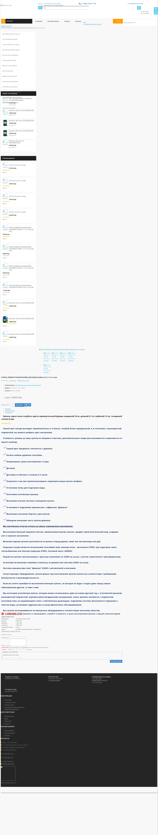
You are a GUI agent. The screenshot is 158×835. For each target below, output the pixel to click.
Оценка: (4, 649)
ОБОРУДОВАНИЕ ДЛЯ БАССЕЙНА (12, 97)
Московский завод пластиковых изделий (28, 385)
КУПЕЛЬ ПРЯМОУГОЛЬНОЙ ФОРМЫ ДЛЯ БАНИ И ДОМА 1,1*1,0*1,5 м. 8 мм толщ (21, 229)
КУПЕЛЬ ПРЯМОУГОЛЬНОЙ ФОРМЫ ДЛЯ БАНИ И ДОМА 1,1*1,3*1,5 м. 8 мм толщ (21, 248)
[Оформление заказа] (156, 12)
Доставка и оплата (53, 21)
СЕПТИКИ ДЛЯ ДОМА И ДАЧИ (11, 50)
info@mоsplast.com (8, 764)
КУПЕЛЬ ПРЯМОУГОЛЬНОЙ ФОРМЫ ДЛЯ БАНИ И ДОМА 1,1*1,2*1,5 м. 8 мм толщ (21, 267)
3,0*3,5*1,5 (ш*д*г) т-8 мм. (17, 196)
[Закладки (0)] (156, 9)
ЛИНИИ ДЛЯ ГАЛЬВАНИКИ (10, 81)
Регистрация (145, 11)
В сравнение (29, 404)
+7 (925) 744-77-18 (8, 761)
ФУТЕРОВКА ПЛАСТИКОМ (9, 87)
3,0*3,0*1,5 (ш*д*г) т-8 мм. (17, 180)
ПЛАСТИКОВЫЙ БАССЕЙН (9, 39)
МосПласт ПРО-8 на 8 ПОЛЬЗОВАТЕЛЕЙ (21, 318)
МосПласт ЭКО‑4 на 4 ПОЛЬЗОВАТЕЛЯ (21, 130)
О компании (38, 21)
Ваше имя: (5, 637)
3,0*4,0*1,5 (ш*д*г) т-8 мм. (17, 212)
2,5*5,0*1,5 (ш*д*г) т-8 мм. (17, 165)
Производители (9, 716)
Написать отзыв (24, 380)
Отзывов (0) (8, 412)
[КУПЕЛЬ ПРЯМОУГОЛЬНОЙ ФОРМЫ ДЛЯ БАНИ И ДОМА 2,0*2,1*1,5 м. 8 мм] (61, 349)
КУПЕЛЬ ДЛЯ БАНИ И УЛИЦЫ (92, 24)
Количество (5, 405)
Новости (67, 21)
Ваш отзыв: (5, 645)
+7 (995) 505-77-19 (8, 757)
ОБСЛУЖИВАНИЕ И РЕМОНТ (10, 102)
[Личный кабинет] (139, 8)
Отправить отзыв (116, 661)
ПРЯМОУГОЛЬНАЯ (6, 26)
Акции (6, 718)
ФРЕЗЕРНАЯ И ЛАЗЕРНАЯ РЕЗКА (11, 92)
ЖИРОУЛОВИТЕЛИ (7, 71)
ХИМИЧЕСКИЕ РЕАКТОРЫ (9, 76)
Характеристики (10, 410)
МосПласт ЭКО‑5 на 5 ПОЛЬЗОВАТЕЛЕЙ (21, 120)
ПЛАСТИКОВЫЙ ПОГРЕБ (9, 60)
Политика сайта (9, 705)
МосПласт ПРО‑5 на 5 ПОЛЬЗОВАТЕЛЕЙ (21, 303)
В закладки (26, 404)
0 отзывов (12, 380)
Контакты (78, 21)
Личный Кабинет (9, 730)
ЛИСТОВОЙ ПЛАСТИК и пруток (11, 34)
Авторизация (145, 13)
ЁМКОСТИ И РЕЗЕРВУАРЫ (9, 65)
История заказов (9, 733)
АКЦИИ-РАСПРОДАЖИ (8, 108)
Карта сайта (8, 721)
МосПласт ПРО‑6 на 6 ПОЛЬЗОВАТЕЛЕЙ (21, 334)
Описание (8, 409)
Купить (21, 405)
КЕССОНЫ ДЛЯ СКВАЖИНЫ (10, 55)
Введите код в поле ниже (11, 655)
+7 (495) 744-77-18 (8, 753)
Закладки (7, 735)
